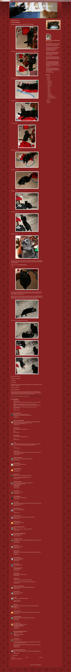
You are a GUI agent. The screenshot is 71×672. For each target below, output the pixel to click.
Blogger (39, 664)
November (49, 82)
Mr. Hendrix (15, 638)
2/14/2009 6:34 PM (16, 613)
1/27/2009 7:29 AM (16, 417)
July (48, 87)
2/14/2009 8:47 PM (16, 635)
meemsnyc (15, 474)
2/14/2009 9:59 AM (16, 575)
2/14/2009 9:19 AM (16, 570)
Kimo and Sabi (16, 591)
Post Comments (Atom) (18, 658)
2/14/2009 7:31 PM (16, 628)
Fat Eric (15, 604)
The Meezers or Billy (17, 457)
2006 (48, 102)
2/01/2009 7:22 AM (16, 512)
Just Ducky (15, 490)
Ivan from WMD (16, 496)
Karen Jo (15, 545)
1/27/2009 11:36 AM (17, 454)
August (49, 86)
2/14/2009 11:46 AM (17, 594)
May (48, 90)
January (49, 94)
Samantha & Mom (16, 616)
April (48, 91)
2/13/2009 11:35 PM (17, 542)
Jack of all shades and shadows (31, 5)
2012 (48, 76)
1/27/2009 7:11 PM (16, 478)
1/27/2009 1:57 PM (16, 460)
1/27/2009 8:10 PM (16, 493)
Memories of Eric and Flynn (18, 420)
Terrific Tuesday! (50, 95)
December (49, 81)
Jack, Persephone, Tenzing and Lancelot (53, 40)
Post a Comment (14, 655)
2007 (48, 101)
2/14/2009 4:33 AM (16, 554)
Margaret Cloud (16, 515)
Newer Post (13, 657)
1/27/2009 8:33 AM (16, 432)
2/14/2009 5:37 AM (16, 560)
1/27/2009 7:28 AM (16, 410)
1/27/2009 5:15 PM (16, 465)
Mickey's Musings (16, 413)
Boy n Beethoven (16, 508)
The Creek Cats (16, 557)
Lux (14, 597)
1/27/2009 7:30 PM (16, 487)
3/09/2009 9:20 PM (16, 653)
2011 (48, 77)
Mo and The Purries (17, 481)
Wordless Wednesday (51, 96)
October (49, 83)
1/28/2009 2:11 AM (16, 505)
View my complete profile (50, 72)
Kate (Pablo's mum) (17, 538)
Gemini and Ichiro (16, 468)
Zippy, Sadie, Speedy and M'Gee (19, 533)
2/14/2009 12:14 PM (17, 601)
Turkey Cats (15, 563)
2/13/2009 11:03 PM (17, 535)
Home (27, 657)
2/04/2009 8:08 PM (16, 518)
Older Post (40, 657)
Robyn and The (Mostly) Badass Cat (19, 631)
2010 (48, 78)
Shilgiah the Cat (16, 521)
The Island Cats (16, 463)
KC (26, 51)
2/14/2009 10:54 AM (17, 588)
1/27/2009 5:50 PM (16, 471)
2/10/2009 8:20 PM (16, 530)
